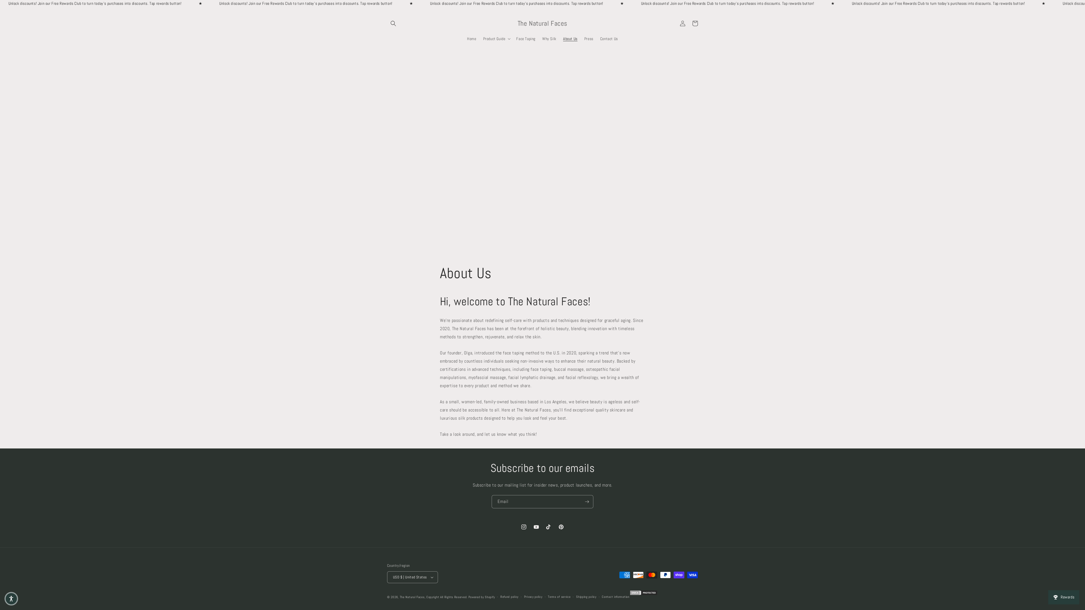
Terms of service (559, 597)
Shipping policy (586, 597)
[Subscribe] (587, 501)
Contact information (615, 597)
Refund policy (509, 597)
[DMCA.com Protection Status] (644, 595)
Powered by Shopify (481, 597)
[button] (393, 23)
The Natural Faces (412, 597)
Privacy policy (533, 597)
